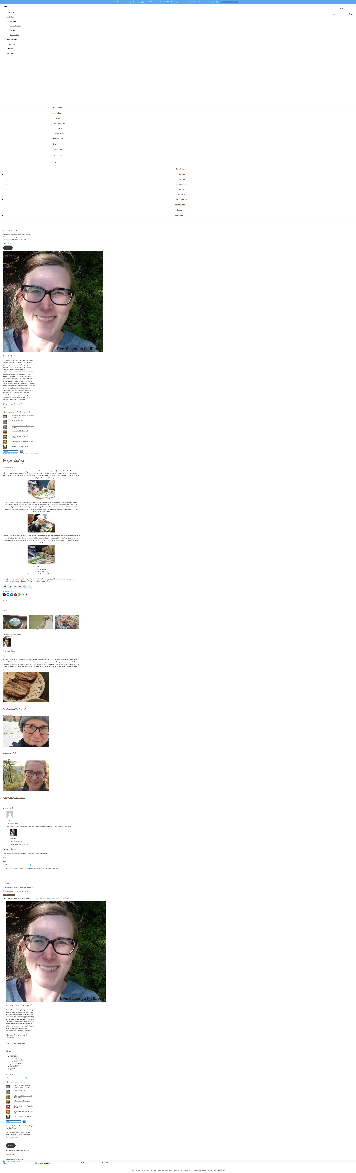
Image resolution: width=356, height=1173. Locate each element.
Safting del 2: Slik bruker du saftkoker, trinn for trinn (22, 1086)
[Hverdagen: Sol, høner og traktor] (41, 622)
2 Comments (14, 467)
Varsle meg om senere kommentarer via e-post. (19, 887)
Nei (223, 1170)
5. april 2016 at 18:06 (14, 841)
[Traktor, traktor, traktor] (67, 622)
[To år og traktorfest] (15, 622)
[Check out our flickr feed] (20, 587)
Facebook (36, 580)
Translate (20, 1159)
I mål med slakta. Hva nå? (14, 709)
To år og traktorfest (8, 630)
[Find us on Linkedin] (10, 587)
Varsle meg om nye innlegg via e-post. (16, 891)
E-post (5, 861)
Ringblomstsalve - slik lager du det (22, 441)
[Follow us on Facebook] (5, 587)
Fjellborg (13, 21)
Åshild (8, 820)
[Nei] (354, 1170)
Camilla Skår (8, 636)
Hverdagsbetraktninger (10, 453)
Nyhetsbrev (10, 48)
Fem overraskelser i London (20, 446)
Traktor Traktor (24, 453)
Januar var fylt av (11, 753)
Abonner (8, 248)
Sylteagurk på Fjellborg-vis (20, 431)
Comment (6, 883)
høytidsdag (11, 634)
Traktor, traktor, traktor (61, 630)
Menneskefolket (15, 26)
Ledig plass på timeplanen (14, 797)
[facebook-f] (3, 6)
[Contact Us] (29, 587)
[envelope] (6, 6)
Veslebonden (34, 453)
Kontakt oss (10, 44)
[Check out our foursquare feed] (24, 587)
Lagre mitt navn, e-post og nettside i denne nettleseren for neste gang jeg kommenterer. (32, 868)
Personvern (10, 53)
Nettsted (5, 865)
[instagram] (4, 6)
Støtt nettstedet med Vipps (229, 2)
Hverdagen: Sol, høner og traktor (38, 630)
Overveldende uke (17, 421)
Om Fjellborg (10, 17)
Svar (17, 823)
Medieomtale (14, 35)
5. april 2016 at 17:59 (11, 823)
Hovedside (10, 12)
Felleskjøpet (6, 634)
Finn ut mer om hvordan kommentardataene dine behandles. (54, 898)
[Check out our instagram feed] (15, 587)
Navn (5, 857)
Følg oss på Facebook (15, 1043)
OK (219, 1170)
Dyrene (12, 30)
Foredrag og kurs (12, 39)
